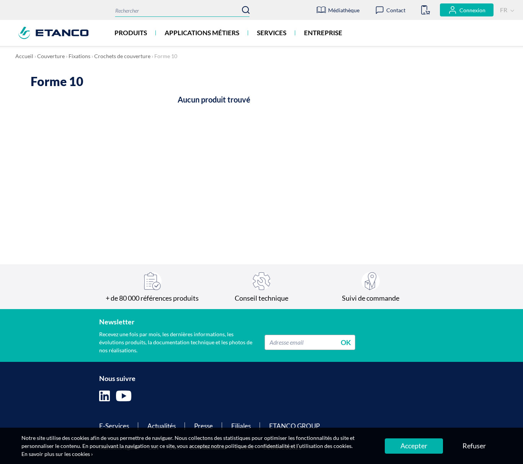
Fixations (79, 56)
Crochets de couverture (122, 56)
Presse (203, 426)
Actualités (161, 426)
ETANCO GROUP (294, 426)
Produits (130, 33)
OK (346, 342)
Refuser (474, 445)
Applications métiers (202, 33)
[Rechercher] (246, 10)
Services (271, 33)
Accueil (24, 56)
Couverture (51, 56)
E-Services (114, 426)
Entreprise (323, 33)
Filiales (241, 426)
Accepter (413, 445)
